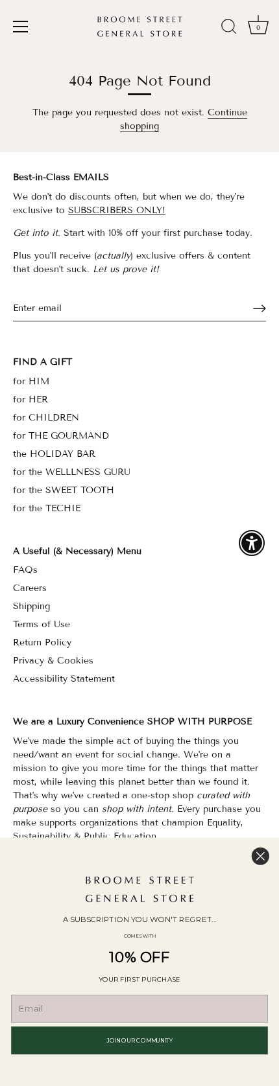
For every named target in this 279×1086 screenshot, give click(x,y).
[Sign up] (259, 308)
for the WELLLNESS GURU (71, 472)
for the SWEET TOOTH (63, 490)
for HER (30, 399)
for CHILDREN (46, 417)
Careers (30, 588)
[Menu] (20, 26)
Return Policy (42, 642)
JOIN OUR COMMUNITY (139, 1040)
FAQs (25, 569)
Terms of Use (41, 624)
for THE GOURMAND (61, 435)
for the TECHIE (46, 508)
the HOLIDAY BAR (54, 453)
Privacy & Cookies (53, 660)
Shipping (31, 606)
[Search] (229, 28)
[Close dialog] (260, 856)
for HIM (31, 381)
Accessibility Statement (64, 678)
